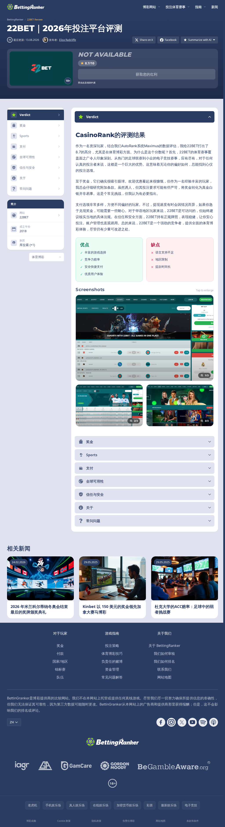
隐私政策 (96, 820)
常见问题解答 (111, 677)
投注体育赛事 (175, 7)
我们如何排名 (163, 661)
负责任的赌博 (111, 661)
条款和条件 (191, 820)
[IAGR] (21, 765)
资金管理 (111, 669)
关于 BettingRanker (164, 645)
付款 (59, 653)
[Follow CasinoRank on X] (180, 722)
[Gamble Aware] (173, 765)
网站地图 (163, 677)
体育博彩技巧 (111, 653)
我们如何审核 (163, 653)
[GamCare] (75, 765)
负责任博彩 (128, 820)
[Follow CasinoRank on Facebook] (159, 722)
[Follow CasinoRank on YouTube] (190, 722)
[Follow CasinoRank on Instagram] (169, 722)
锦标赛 (59, 669)
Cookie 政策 (63, 820)
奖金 (59, 645)
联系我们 (163, 669)
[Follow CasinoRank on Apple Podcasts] (211, 722)
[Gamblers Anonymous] (44, 765)
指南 (198, 7)
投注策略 (111, 645)
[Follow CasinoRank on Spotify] (201, 722)
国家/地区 (59, 661)
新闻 (214, 7)
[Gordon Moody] (114, 765)
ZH (12, 722)
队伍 (59, 677)
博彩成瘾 (31, 820)
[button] (144, 117)
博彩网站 (149, 7)
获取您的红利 (146, 74)
